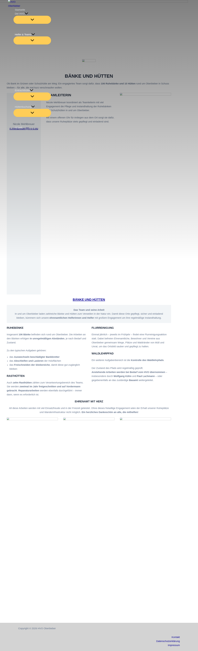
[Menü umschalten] (32, 20)
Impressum (174, 645)
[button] (26, 14)
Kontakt (176, 637)
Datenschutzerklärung (168, 641)
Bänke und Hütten (89, 299)
